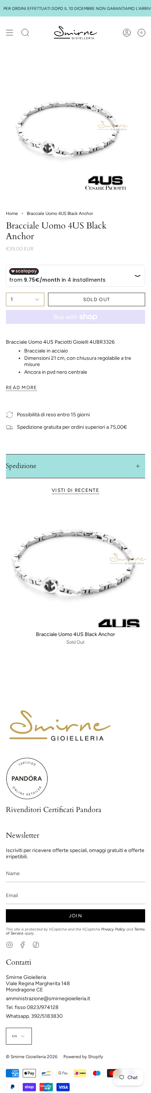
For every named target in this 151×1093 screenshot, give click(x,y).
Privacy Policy (113, 929)
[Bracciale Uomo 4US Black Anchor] (75, 566)
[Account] (126, 33)
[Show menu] (9, 33)
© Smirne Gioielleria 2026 (32, 1056)
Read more (21, 387)
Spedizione (21, 466)
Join (75, 915)
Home (12, 213)
